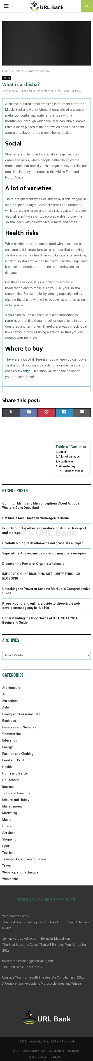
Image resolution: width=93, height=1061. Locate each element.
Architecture (11, 688)
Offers (6, 78)
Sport (6, 846)
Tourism (8, 852)
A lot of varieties (69, 456)
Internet (8, 787)
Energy (7, 747)
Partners (73, 1050)
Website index (37, 1056)
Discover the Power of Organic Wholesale (33, 564)
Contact (56, 1056)
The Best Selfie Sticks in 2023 (23, 967)
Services (8, 833)
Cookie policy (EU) (33, 1050)
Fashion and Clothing (18, 754)
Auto (5, 707)
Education (9, 740)
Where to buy (66, 466)
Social (62, 451)
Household (10, 780)
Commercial (11, 734)
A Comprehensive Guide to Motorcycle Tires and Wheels (42, 983)
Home (14, 1050)
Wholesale (10, 879)
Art (4, 694)
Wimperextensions (15, 916)
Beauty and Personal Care (21, 714)
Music (6, 820)
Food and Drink (13, 760)
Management (12, 806)
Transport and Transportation (24, 859)
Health (7, 767)
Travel (7, 866)
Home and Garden (15, 773)
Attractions (10, 701)
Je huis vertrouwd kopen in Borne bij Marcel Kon (36, 938)
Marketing (9, 813)
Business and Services (19, 727)
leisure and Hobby (15, 800)
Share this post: (74, 470)
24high (25, 371)
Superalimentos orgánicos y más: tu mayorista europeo (44, 553)
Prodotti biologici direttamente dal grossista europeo (43, 543)
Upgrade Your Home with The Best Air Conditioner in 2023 (43, 977)
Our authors (56, 1050)
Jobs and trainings (16, 793)
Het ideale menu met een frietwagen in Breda (35, 518)
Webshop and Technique (20, 872)
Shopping (9, 839)
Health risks (66, 461)
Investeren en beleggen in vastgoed (27, 961)
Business (9, 721)
